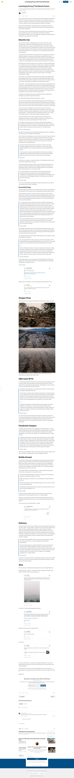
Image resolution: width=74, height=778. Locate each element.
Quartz (25, 413)
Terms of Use (42, 761)
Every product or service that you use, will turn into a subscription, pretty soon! (32, 733)
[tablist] (23, 704)
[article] (37, 734)
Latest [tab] (22, 728)
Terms (40, 770)
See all (20, 755)
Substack (32, 775)
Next (52, 696)
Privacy (37, 770)
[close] (46, 742)
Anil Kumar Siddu (24, 713)
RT (24, 157)
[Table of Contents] (1, 389)
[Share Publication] (62, 2)
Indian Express (27, 129)
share (33, 670)
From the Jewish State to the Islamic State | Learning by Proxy (32, 739)
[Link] (17, 40)
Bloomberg (26, 256)
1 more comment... (22, 723)
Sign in (71, 1)
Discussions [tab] (26, 728)
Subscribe (66, 1)
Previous (22, 696)
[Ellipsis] (55, 713)
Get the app (42, 773)
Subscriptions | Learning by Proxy (27, 731)
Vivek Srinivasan (23, 12)
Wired (25, 226)
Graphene (48, 165)
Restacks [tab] (25, 703)
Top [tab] (19, 728)
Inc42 (25, 555)
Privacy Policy (45, 762)
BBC (24, 491)
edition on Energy (31, 193)
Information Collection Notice (36, 762)
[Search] (59, 2)
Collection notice (44, 770)
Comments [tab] (21, 703)
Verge (25, 449)
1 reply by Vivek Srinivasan (26, 719)
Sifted (25, 180)
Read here (51, 567)
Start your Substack (34, 773)
